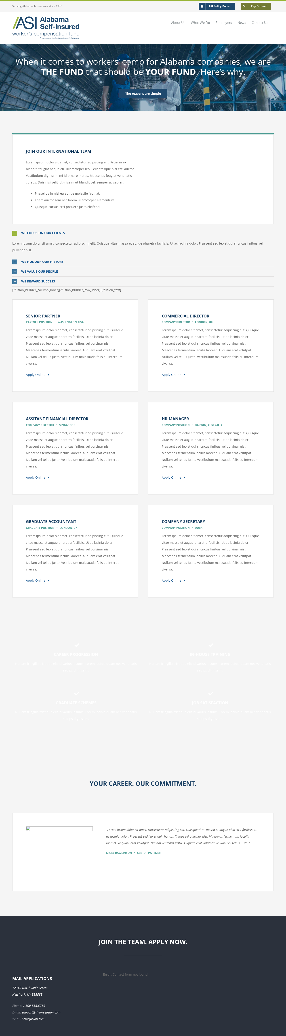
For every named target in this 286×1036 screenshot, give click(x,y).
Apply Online (37, 375)
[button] (143, 233)
